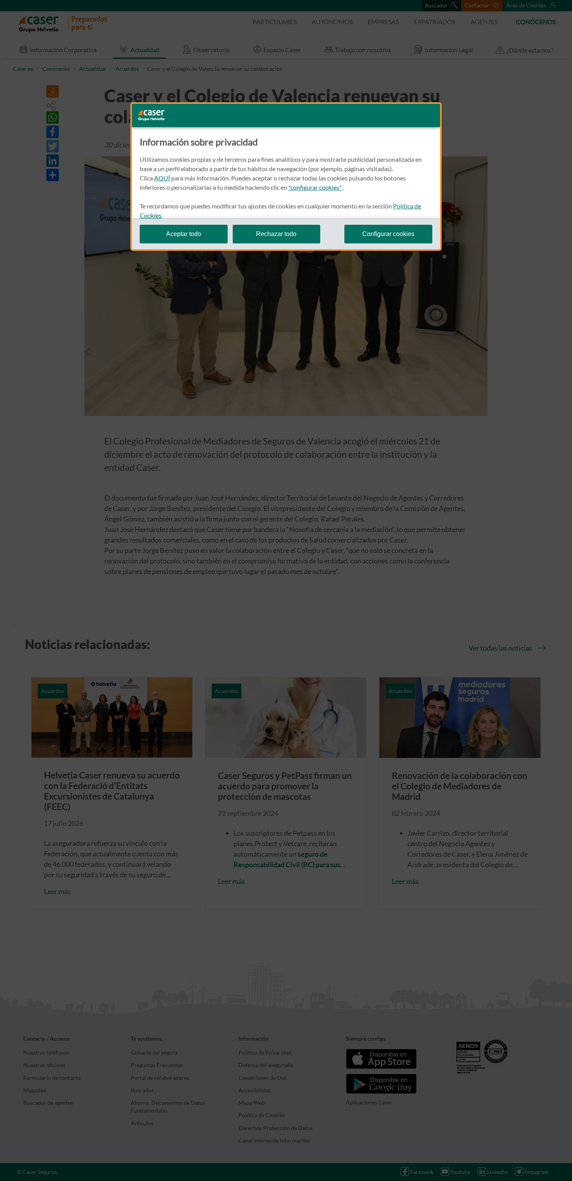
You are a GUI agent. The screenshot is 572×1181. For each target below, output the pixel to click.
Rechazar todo (276, 234)
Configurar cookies (388, 234)
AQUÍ (162, 178)
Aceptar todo (183, 234)
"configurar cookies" (315, 187)
